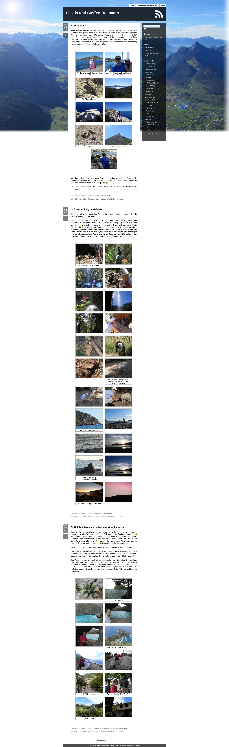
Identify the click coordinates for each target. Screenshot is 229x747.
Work (146, 56)
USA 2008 (149, 125)
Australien (148, 64)
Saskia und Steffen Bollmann (92, 13)
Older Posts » (101, 740)
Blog (132, 5)
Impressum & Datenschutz (147, 5)
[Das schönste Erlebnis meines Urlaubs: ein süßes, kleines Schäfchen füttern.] (118, 368)
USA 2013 (149, 127)
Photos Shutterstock (151, 53)
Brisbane (149, 66)
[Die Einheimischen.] (89, 88)
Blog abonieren (149, 47)
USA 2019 (149, 130)
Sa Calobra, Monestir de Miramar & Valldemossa (98, 527)
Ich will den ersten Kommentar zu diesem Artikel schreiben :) (98, 199)
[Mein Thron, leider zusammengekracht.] (89, 466)
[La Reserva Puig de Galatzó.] (89, 254)
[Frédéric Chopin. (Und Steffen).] (118, 683)
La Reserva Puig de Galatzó (86, 209)
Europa (147, 72)
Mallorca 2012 (92, 195)
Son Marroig (114, 728)
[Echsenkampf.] (89, 135)
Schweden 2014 (151, 88)
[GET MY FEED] (159, 14)
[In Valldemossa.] (89, 683)
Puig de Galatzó (107, 513)
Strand (148, 114)
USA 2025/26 (150, 133)
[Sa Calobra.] (118, 589)
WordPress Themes (133, 745)
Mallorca (148, 77)
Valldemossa (122, 728)
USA (146, 119)
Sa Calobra (105, 728)
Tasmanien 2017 (151, 69)
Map (163, 5)
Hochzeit (149, 105)
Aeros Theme (109, 745)
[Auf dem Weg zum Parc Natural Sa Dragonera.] (118, 62)
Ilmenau (148, 75)
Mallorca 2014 (151, 83)
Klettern (148, 108)
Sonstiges (148, 100)
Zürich (148, 91)
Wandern (149, 116)
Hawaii (147, 94)
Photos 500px (149, 50)
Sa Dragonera (78, 25)
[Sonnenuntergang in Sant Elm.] (89, 492)
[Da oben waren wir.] (118, 135)
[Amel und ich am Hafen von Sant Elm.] (89, 62)
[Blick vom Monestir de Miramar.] (118, 636)
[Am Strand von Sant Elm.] (89, 419)
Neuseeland (148, 97)
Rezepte (148, 111)
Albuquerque (150, 122)
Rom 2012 (149, 86)
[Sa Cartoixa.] (89, 707)
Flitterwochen (150, 102)
